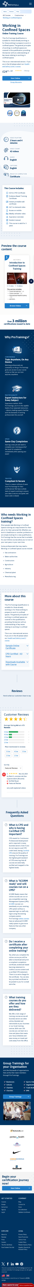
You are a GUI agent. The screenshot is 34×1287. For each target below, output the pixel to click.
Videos (5, 11)
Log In (3, 1212)
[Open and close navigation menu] (30, 4)
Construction (19, 15)
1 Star (6, 742)
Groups (3, 1204)
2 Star (6, 740)
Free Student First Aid (7, 1247)
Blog (19, 1202)
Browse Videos (15, 306)
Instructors (4, 1207)
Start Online (15, 78)
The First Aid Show (6, 1245)
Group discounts (16, 82)
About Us (4, 1234)
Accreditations (22, 1209)
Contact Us (21, 1204)
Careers (3, 1242)
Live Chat (26, 1285)
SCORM (11, 904)
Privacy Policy (22, 1234)
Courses (3, 1202)
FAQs (17, 11)
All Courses (6, 15)
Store (20, 1207)
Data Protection (23, 1237)
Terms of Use (22, 1239)
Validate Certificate (24, 1212)
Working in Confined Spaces (12, 18)
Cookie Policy (22, 1242)
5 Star (6, 732)
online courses (24, 919)
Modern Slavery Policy (25, 1245)
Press (3, 1239)
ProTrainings (21, 1268)
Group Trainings (15, 1097)
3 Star (6, 737)
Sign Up (3, 1209)
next (31, 281)
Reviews (11, 11)
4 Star (6, 734)
